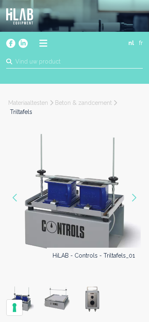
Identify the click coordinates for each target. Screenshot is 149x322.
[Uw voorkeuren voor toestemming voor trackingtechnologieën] (14, 307)
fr (141, 43)
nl (131, 43)
